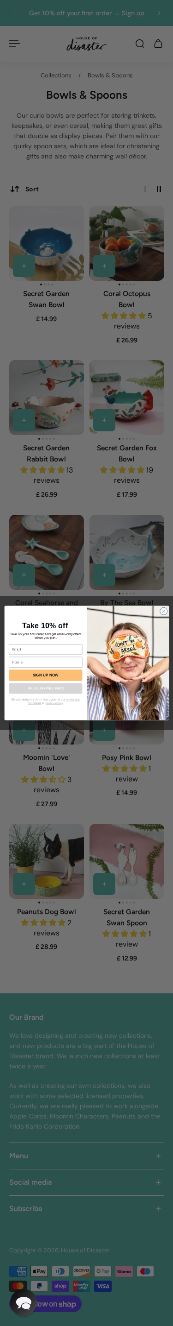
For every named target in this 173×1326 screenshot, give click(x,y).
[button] (23, 1302)
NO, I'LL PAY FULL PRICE (45, 688)
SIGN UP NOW (45, 675)
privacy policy (53, 703)
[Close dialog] (163, 611)
